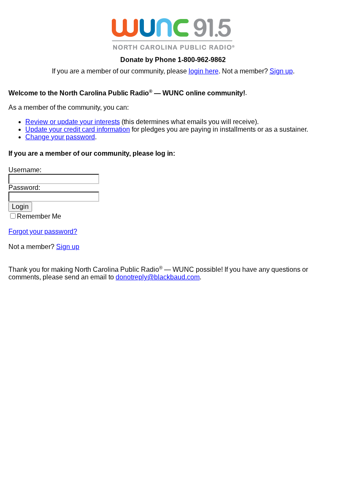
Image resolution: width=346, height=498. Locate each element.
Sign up (281, 71)
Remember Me (39, 216)
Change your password (60, 137)
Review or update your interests (72, 121)
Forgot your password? (42, 231)
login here (204, 71)
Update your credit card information (77, 129)
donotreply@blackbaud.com (158, 277)
